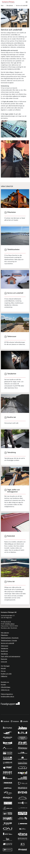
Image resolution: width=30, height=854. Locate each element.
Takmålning (4, 654)
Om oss (3, 671)
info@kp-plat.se (9, 624)
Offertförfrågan (5, 687)
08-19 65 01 (7, 621)
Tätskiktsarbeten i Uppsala (9, 640)
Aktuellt (3, 668)
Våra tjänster (9, 5)
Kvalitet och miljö (6, 674)
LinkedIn (25, 721)
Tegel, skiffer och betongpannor (10, 656)
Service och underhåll (7, 643)
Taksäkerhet (4, 648)
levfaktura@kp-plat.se (7, 696)
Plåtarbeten (4, 635)
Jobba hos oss (5, 690)
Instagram (16, 721)
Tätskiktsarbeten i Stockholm (9, 638)
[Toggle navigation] (27, 2)
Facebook (6, 721)
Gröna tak (4, 661)
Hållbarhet (4, 676)
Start (2, 5)
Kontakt (3, 684)
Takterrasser (4, 646)
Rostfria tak (4, 651)
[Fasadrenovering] (10, 703)
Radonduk (4, 659)
